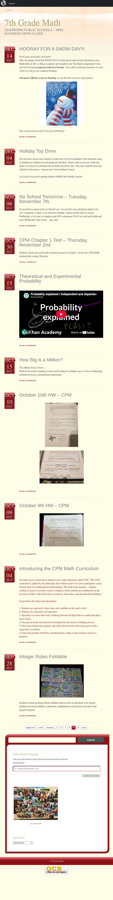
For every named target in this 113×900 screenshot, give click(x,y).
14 (9, 55)
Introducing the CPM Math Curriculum (59, 568)
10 (9, 401)
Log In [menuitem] (12, 3)
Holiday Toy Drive (37, 151)
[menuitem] (4, 3)
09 (9, 512)
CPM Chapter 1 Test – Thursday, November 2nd (53, 242)
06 (9, 203)
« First (40, 728)
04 (9, 157)
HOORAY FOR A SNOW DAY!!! (52, 49)
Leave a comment (27, 137)
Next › (84, 728)
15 (9, 283)
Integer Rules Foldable (43, 656)
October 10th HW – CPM (45, 395)
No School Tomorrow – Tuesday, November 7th (53, 199)
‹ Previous (49, 728)
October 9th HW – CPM (44, 505)
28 (9, 663)
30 (9, 247)
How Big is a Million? (41, 359)
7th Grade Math (33, 22)
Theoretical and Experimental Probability (50, 279)
